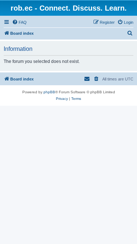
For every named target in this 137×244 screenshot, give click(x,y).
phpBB (49, 92)
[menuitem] (19, 22)
